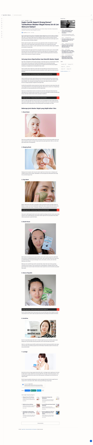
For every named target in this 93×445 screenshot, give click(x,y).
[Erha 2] (69, 49)
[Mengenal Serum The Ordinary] (38, 398)
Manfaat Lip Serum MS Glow (28, 404)
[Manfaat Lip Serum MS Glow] (38, 405)
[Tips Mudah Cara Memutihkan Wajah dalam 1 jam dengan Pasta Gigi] (38, 413)
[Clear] (27, 15)
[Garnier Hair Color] (68, 43)
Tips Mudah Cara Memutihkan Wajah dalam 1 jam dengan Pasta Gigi (29, 412)
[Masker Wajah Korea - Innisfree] (40, 329)
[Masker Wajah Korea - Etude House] (40, 238)
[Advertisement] (29, 7)
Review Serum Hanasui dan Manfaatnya (47, 398)
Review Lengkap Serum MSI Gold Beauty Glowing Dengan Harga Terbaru (48, 412)
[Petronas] (70, 29)
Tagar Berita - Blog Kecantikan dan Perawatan (7, 15)
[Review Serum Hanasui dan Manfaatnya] (57, 398)
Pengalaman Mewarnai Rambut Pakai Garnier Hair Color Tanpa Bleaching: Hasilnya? (67, 46)
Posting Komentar (40, 423)
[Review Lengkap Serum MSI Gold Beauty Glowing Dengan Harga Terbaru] (57, 413)
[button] (91, 15)
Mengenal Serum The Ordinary (28, 397)
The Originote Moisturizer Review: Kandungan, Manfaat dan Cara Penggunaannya (68, 40)
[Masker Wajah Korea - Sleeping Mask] (40, 159)
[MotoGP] (67, 29)
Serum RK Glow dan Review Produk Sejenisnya (48, 405)
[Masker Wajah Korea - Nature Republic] (40, 290)
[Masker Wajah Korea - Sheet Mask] (40, 125)
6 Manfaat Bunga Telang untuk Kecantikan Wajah (40, 210)
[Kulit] (70, 37)
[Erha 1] (67, 49)
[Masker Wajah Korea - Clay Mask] (40, 191)
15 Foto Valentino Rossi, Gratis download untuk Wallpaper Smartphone (67, 31)
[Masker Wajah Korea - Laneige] (40, 361)
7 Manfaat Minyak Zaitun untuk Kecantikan (39, 97)
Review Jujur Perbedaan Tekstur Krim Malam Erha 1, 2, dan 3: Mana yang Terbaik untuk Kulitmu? (68, 51)
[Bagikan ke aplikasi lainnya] (43, 390)
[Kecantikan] (67, 37)
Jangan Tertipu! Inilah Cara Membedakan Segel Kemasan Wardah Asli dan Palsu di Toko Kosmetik (67, 57)
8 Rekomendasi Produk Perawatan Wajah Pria (39, 309)
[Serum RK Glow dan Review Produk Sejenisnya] (57, 405)
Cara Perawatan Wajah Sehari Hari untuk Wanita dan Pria (41, 74)
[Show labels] (66, 71)
